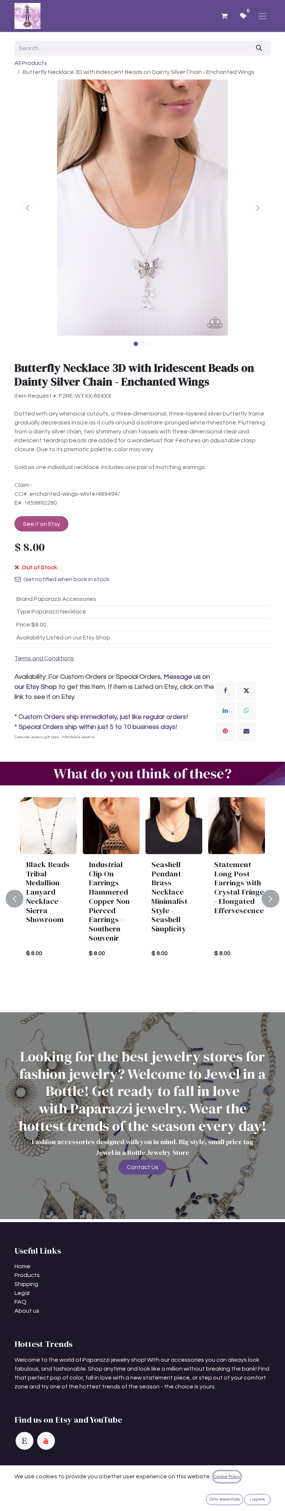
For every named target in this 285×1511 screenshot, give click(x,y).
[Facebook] (225, 690)
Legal (22, 1293)
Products (27, 1275)
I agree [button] (257, 1499)
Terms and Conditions (44, 658)
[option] (142, 898)
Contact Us (142, 1167)
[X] (246, 690)
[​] (24, 1441)
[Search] (259, 48)
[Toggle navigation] (263, 16)
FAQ (20, 1302)
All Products (30, 63)
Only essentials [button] (224, 1499)
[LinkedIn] (225, 710)
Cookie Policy (227, 1476)
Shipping (26, 1284)
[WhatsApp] (246, 710)
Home (22, 1266)
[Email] (246, 731)
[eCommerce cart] (224, 16)
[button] (27, 208)
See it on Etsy (41, 524)
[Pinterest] (225, 731)
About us (26, 1311)
